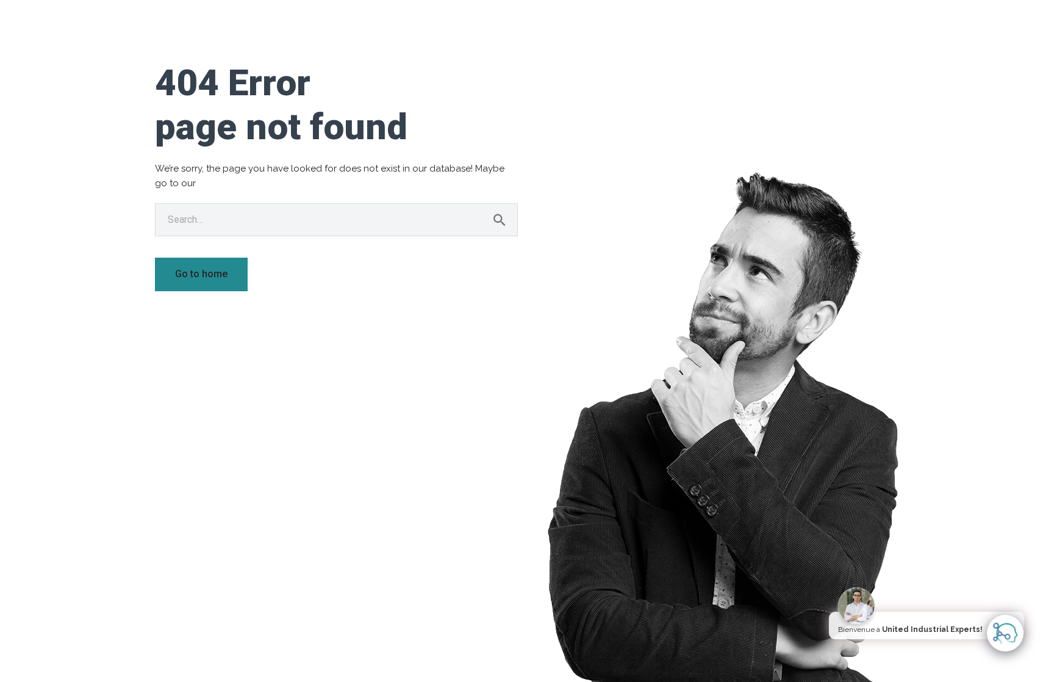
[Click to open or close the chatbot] (1005, 633)
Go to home (201, 274)
